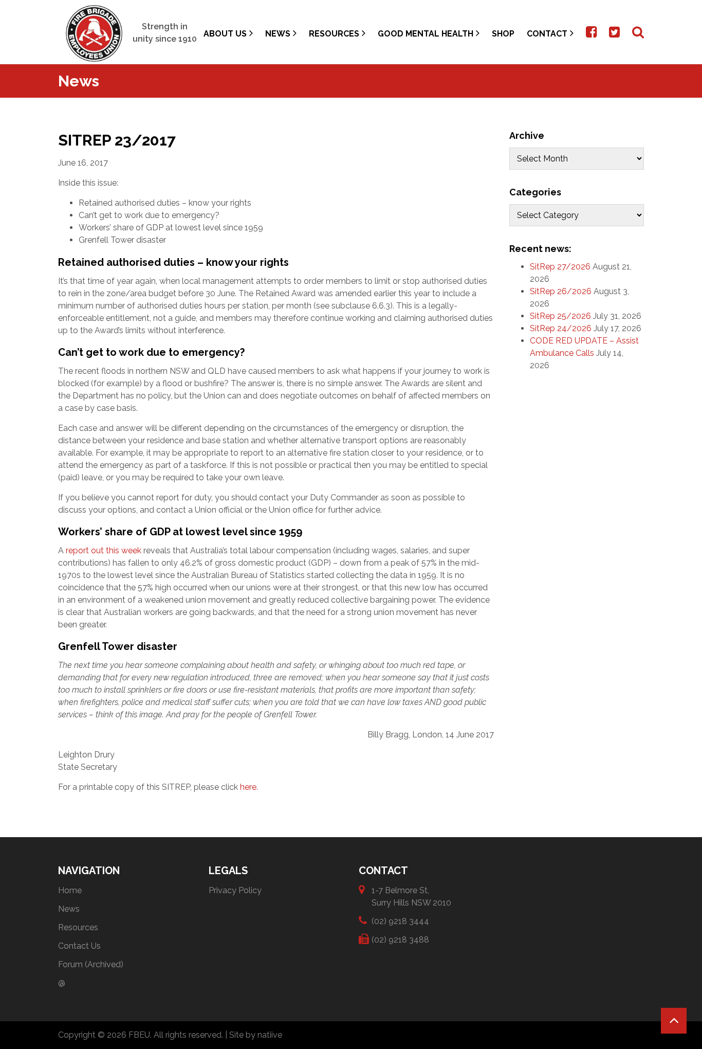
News (277, 34)
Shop (503, 34)
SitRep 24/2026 (561, 328)
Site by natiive (255, 1035)
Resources (334, 34)
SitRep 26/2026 (561, 291)
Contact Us (79, 946)
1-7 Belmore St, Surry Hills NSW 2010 (411, 896)
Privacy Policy (235, 890)
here (248, 787)
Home (70, 890)
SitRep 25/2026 (560, 316)
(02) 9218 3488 (400, 940)
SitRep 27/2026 (560, 267)
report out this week (103, 550)
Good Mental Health (425, 34)
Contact (547, 34)
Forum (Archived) (90, 964)
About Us (225, 34)
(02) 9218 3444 (400, 921)
